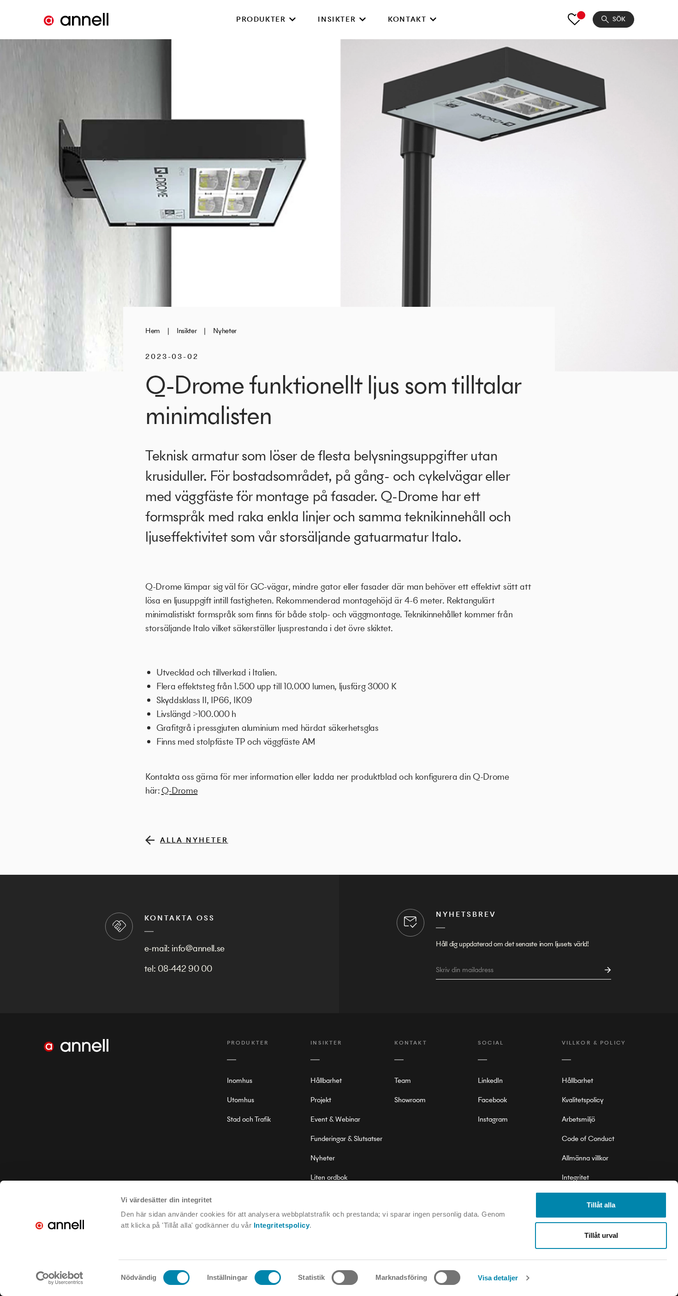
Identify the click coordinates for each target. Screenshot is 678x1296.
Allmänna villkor (585, 1158)
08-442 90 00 (185, 968)
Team (402, 1080)
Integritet (575, 1177)
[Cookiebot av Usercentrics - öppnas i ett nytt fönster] (59, 1278)
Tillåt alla (601, 1205)
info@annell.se (198, 948)
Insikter (337, 19)
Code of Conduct (588, 1138)
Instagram (493, 1119)
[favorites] (575, 19)
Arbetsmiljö (578, 1119)
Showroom (410, 1100)
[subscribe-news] (605, 970)
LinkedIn (490, 1080)
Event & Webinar (335, 1119)
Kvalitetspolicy (583, 1100)
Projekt (320, 1100)
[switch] (268, 1277)
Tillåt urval (601, 1235)
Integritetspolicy (282, 1225)
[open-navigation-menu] (292, 19)
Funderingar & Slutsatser (346, 1138)
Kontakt (407, 19)
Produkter (260, 19)
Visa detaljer (498, 1278)
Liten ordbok (328, 1177)
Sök (619, 19)
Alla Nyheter (194, 840)
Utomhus (240, 1100)
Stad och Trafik (249, 1119)
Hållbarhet (326, 1080)
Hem (152, 330)
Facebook (492, 1100)
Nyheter (225, 330)
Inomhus (239, 1080)
